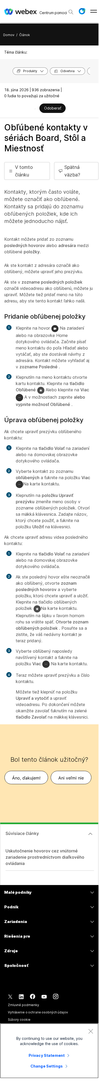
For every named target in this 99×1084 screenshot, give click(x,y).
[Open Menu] (93, 11)
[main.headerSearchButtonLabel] (70, 10)
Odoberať (52, 108)
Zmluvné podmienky (23, 1005)
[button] (82, 11)
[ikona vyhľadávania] (71, 12)
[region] (49, 1050)
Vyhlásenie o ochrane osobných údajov (38, 1012)
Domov (8, 35)
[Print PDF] (35, 108)
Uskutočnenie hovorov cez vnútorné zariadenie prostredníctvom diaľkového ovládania (45, 857)
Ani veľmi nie (71, 778)
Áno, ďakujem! (26, 778)
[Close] (90, 1031)
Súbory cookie (19, 1020)
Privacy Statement (47, 1055)
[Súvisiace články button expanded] (90, 833)
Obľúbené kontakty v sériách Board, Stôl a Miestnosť (46, 137)
